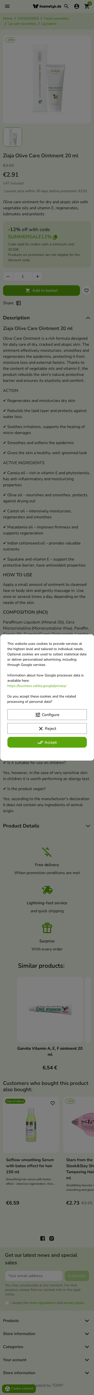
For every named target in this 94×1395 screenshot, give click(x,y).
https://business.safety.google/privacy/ (36, 685)
